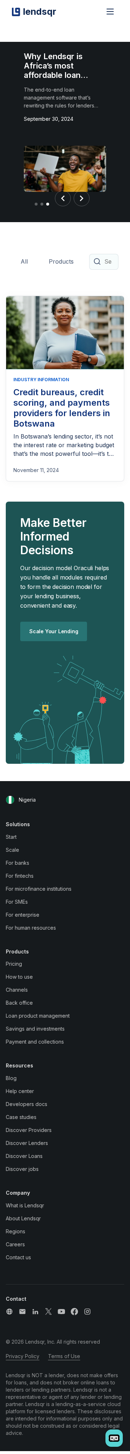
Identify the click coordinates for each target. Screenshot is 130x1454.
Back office (19, 1003)
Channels (17, 990)
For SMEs (17, 902)
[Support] (9, 1311)
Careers (15, 1244)
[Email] (22, 1311)
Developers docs (26, 1104)
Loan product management (38, 1016)
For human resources (31, 928)
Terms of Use (64, 1356)
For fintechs (20, 876)
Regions (15, 1231)
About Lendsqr (23, 1218)
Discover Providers (29, 1130)
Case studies (21, 1117)
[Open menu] (110, 11)
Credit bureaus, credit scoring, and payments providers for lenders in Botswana (61, 407)
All (24, 261)
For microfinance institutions (39, 889)
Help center (20, 1091)
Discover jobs (22, 1169)
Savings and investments (35, 1029)
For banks (17, 863)
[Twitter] (48, 1311)
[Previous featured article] (63, 198)
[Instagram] (87, 1311)
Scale (12, 850)
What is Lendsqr (25, 1205)
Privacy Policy (22, 1356)
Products (61, 261)
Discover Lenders (27, 1143)
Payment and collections (35, 1042)
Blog (11, 1078)
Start (11, 837)
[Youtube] (61, 1311)
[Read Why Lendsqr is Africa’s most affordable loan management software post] (65, 170)
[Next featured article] (82, 198)
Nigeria (27, 800)
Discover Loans (24, 1156)
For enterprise (22, 915)
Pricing (14, 964)
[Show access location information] (10, 800)
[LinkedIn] (35, 1311)
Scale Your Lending (53, 631)
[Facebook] (74, 1311)
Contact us (18, 1257)
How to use (19, 977)
